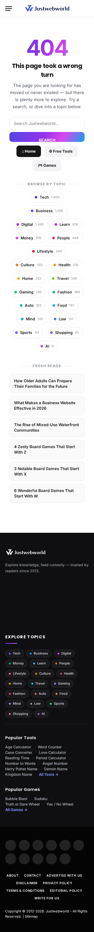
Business (41, 653)
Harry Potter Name (21, 769)
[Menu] (8, 8)
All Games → (16, 809)
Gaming (64, 683)
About (13, 875)
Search (47, 140)
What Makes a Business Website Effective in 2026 (44, 405)
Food (64, 694)
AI (43, 714)
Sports (59, 703)
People (64, 663)
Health (69, 673)
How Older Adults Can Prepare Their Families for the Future (43, 383)
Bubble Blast (16, 798)
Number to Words (20, 763)
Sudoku (40, 798)
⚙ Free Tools (61, 151)
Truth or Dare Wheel (22, 804)
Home (17, 683)
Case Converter (18, 752)
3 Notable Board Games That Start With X (46, 471)
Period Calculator (51, 758)
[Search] (86, 8)
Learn (41, 663)
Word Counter (50, 747)
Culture (45, 673)
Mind (17, 703)
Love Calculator (52, 752)
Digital (66, 653)
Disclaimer (27, 883)
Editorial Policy (66, 891)
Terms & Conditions (25, 891)
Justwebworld (57, 911)
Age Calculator (18, 747)
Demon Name (55, 769)
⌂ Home (29, 151)
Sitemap (31, 916)
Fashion (19, 694)
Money (18, 663)
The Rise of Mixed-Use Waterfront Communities (46, 427)
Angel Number (55, 763)
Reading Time (17, 758)
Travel (40, 683)
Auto (42, 694)
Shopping (20, 714)
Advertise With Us (64, 875)
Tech (16, 653)
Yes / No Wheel (59, 804)
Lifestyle (19, 673)
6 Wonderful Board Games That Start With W (44, 493)
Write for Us (46, 898)
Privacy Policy (58, 883)
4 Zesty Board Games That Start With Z (44, 449)
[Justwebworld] (47, 8)
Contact (32, 875)
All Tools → (48, 774)
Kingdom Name (18, 774)
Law (37, 703)
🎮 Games (47, 165)
